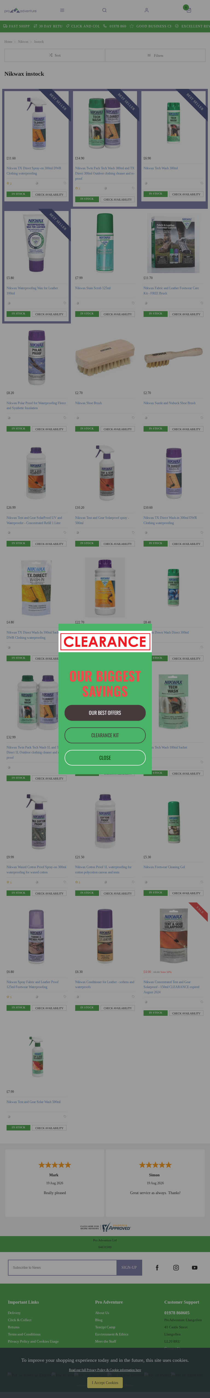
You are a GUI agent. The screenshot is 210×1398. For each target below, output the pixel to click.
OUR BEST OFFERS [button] (105, 712)
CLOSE (105, 757)
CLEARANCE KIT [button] (105, 735)
